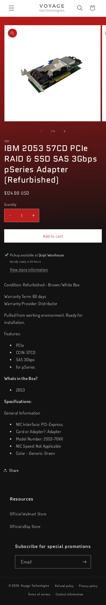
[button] (11, 8)
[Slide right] (64, 131)
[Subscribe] (84, 561)
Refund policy (64, 586)
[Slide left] (41, 131)
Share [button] (13, 470)
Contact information (69, 594)
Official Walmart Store (28, 513)
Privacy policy (88, 586)
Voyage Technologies (35, 585)
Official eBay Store (25, 526)
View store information (29, 269)
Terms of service (39, 594)
